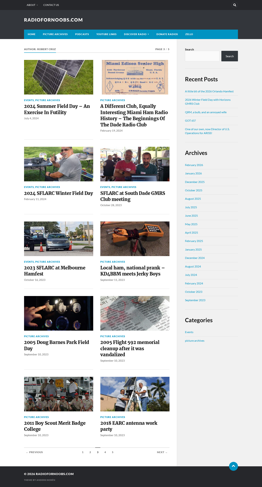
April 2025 (191, 232)
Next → (162, 452)
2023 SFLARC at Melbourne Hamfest (54, 271)
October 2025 (193, 190)
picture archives (55, 34)
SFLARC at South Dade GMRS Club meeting (132, 196)
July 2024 (191, 274)
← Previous (34, 452)
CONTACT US (51, 4)
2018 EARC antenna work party (128, 426)
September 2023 (195, 300)
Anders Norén (46, 480)
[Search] (235, 5)
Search (189, 49)
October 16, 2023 (34, 279)
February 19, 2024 (111, 130)
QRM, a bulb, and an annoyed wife (206, 112)
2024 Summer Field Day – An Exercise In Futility (57, 109)
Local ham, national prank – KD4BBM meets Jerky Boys (132, 271)
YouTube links (106, 34)
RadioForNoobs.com (53, 19)
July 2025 (191, 207)
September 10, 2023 (36, 354)
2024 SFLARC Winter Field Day (58, 193)
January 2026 (193, 173)
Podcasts (82, 34)
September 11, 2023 (112, 279)
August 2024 (193, 266)
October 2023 (193, 291)
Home (31, 34)
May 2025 (191, 224)
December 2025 (195, 181)
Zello (189, 34)
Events (29, 100)
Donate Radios (167, 34)
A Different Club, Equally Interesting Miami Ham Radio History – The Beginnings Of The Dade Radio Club (134, 115)
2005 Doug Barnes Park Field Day (56, 345)
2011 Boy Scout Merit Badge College (54, 426)
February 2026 (194, 165)
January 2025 (193, 249)
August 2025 (193, 198)
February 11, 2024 (35, 199)
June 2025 (191, 215)
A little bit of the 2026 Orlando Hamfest (209, 91)
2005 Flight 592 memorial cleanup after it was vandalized (129, 349)
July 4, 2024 (31, 118)
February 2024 (194, 283)
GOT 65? (190, 120)
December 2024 (195, 257)
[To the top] (233, 466)
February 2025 (194, 241)
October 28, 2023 (111, 205)
